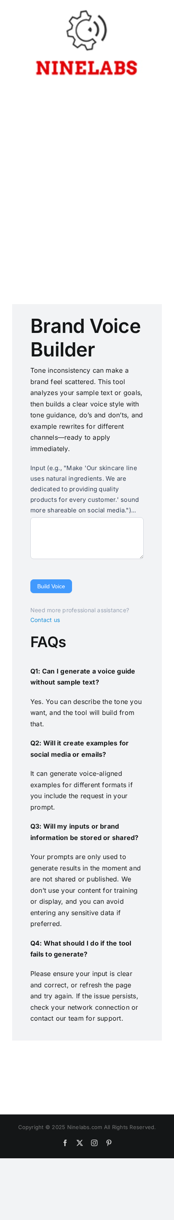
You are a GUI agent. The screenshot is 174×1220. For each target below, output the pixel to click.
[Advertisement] (87, 182)
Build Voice (51, 586)
